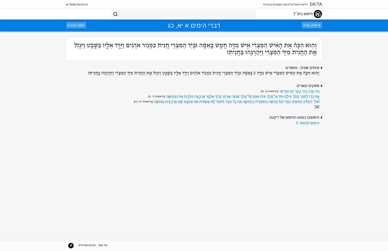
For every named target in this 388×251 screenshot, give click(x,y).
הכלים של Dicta (78, 4)
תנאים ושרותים (87, 245)
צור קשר (102, 245)
